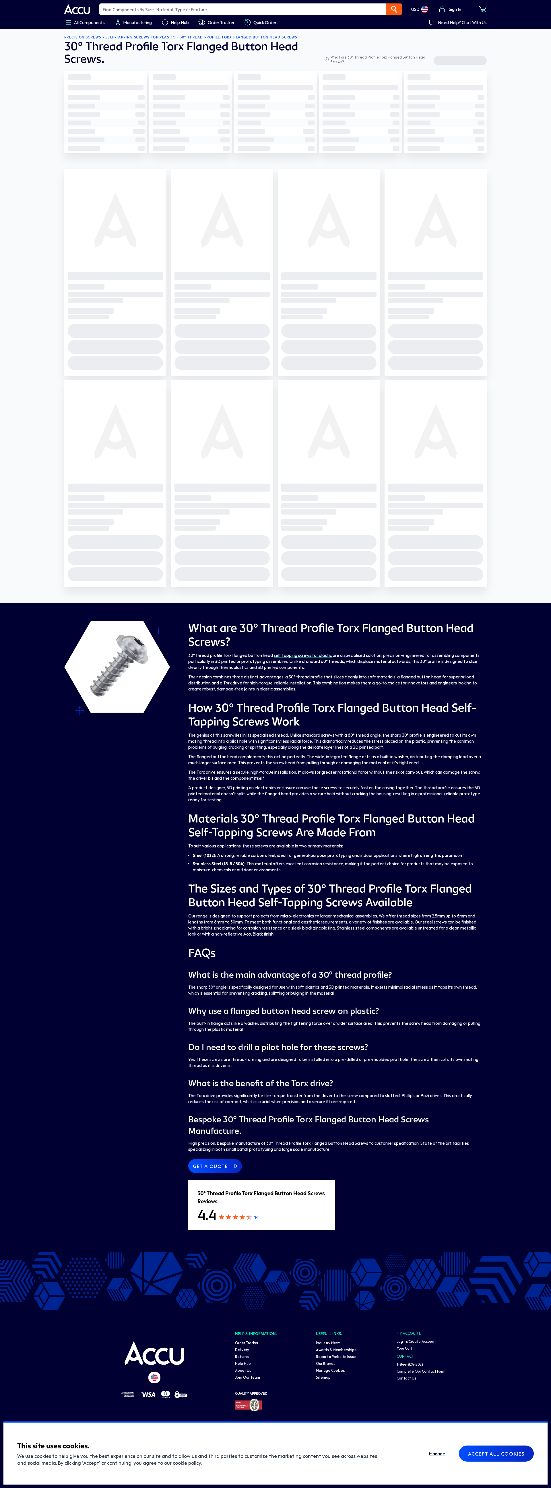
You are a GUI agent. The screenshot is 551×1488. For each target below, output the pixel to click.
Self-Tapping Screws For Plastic (140, 37)
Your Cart (404, 1348)
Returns (242, 1356)
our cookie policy (182, 1463)
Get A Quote (210, 1166)
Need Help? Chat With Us (462, 22)
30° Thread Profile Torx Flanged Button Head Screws (238, 37)
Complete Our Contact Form (421, 1371)
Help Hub (243, 1363)
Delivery (242, 1349)
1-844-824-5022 (410, 1364)
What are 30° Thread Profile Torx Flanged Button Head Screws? (378, 59)
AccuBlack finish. (258, 933)
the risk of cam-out (403, 772)
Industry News (328, 1342)
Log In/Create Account (416, 1341)
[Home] (154, 1353)
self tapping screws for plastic (303, 655)
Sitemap (323, 1377)
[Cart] (483, 9)
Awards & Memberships (336, 1349)
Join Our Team (247, 1377)
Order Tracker (246, 1342)
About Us (243, 1370)
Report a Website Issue (336, 1356)
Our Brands (325, 1363)
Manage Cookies (330, 1370)
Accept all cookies (496, 1453)
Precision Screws (82, 37)
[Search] (394, 9)
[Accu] (77, 9)
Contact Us (406, 1378)
